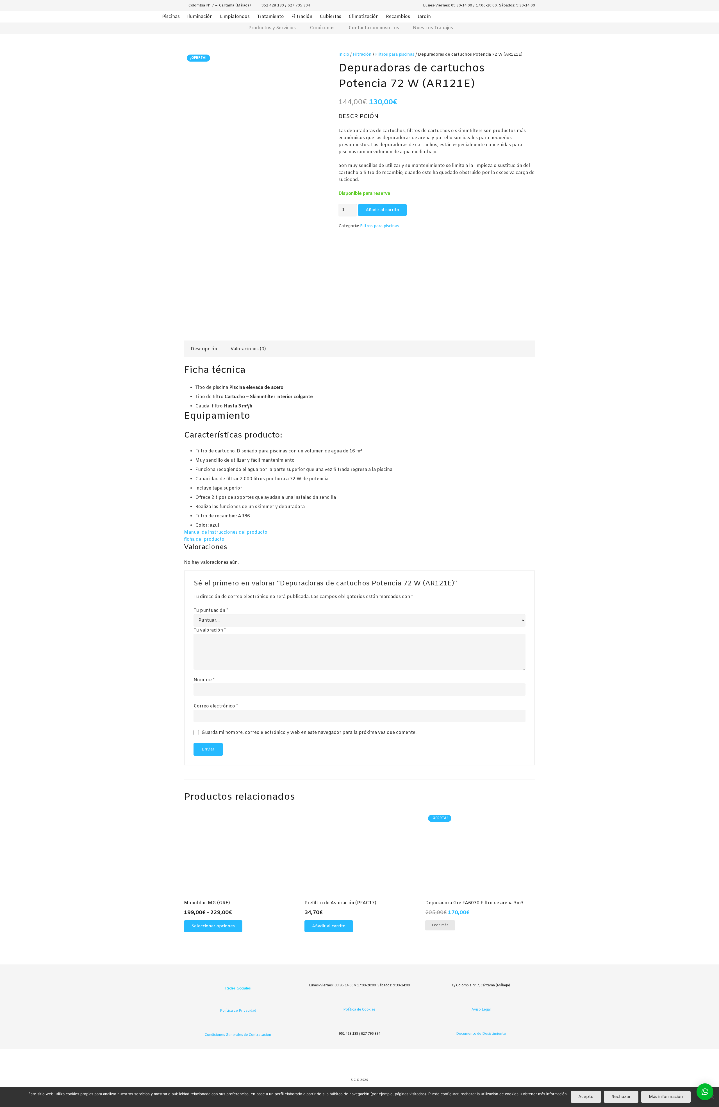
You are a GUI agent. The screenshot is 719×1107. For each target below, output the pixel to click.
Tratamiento (270, 17)
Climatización (364, 17)
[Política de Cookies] (360, 1001)
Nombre (204, 680)
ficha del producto (204, 539)
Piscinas (171, 17)
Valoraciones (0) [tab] (248, 349)
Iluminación (200, 17)
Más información (666, 1097)
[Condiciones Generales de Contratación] (238, 1026)
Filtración (301, 17)
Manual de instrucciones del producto (225, 532)
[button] (328, 926)
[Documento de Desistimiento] (481, 1025)
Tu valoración (210, 630)
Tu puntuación (211, 611)
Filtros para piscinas (394, 54)
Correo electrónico (216, 706)
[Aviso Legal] (481, 1001)
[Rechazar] (712, 1097)
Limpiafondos (235, 17)
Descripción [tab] (204, 349)
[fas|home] (225, 28)
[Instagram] (243, 979)
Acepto (585, 1097)
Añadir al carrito (382, 210)
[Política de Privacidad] (238, 1002)
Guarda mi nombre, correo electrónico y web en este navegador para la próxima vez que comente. (309, 733)
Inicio (343, 54)
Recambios (398, 17)
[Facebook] (232, 979)
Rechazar (621, 1097)
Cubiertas (330, 17)
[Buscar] (493, 28)
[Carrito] (476, 28)
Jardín (424, 17)
